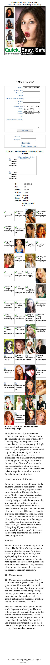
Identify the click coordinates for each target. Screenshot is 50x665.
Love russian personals (24, 628)
